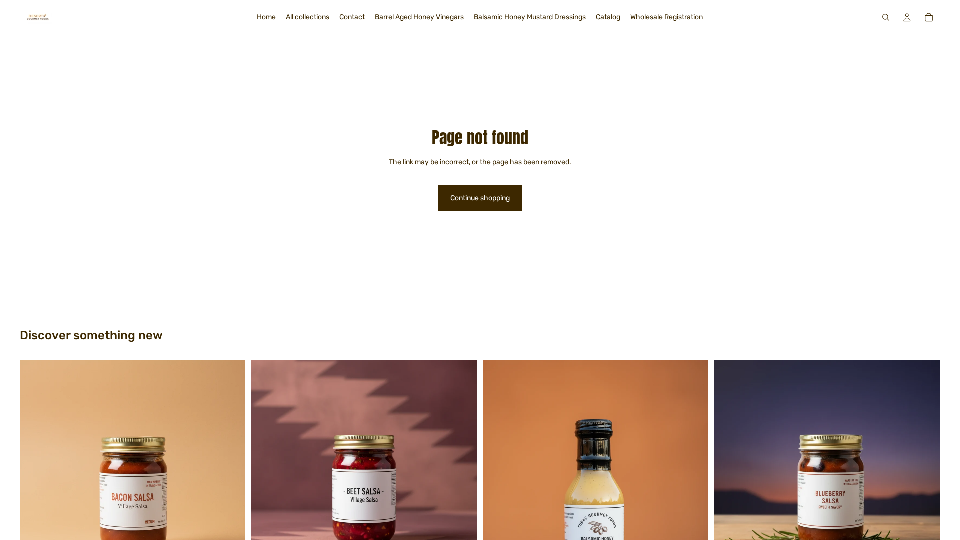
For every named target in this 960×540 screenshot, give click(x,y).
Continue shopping (480, 198)
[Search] (886, 17)
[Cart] (929, 17)
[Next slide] (462, 473)
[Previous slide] (267, 473)
